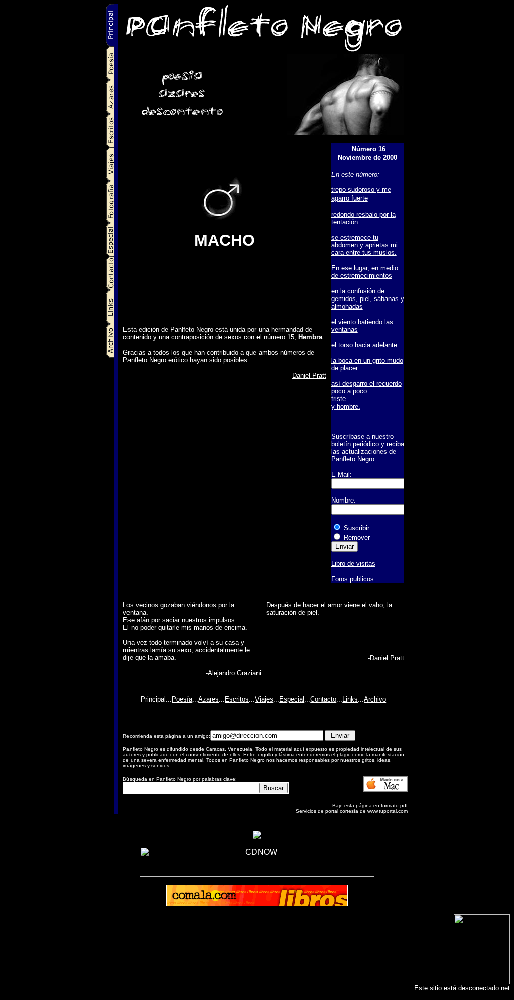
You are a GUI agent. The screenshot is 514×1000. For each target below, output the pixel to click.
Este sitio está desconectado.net (462, 988)
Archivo (375, 699)
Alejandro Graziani (234, 673)
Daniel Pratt (309, 375)
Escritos (237, 699)
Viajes (264, 699)
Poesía (182, 699)
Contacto (323, 699)
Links (350, 699)
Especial (291, 699)
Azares (208, 699)
